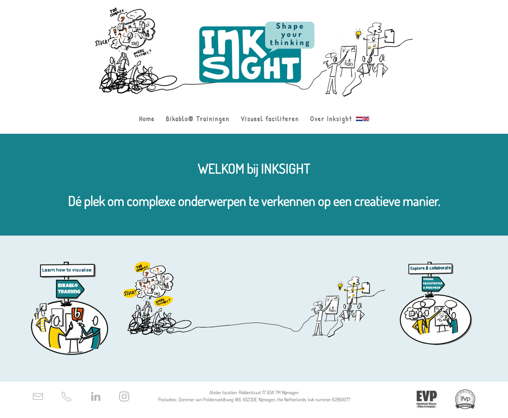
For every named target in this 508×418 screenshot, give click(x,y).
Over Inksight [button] (331, 118)
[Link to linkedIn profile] (95, 395)
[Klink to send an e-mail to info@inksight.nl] (38, 395)
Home (147, 118)
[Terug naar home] (254, 52)
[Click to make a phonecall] (66, 395)
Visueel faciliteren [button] (270, 118)
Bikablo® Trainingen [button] (197, 118)
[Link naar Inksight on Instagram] (124, 395)
